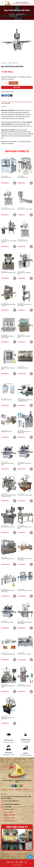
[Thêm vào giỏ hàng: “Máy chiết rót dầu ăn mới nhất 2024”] (14, 373)
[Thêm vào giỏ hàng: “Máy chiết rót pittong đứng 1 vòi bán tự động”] (31, 310)
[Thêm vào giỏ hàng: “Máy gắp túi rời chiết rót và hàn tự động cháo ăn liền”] (14, 500)
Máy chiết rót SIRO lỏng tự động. (25, 590)
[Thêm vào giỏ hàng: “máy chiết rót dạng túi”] (31, 183)
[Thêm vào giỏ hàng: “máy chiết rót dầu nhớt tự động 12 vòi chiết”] (14, 310)
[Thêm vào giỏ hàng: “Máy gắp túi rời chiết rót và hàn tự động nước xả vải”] (31, 405)
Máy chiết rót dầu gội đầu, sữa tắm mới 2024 (8, 591)
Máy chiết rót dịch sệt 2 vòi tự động (24, 527)
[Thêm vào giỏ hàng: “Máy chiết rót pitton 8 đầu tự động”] (31, 341)
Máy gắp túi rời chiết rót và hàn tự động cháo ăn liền (8, 496)
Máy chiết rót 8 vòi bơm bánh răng (24, 273)
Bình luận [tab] (4, 106)
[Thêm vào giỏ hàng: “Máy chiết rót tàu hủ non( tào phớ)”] (31, 469)
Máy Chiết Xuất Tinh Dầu (6, 399)
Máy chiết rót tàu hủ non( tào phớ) (24, 464)
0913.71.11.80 (9, 809)
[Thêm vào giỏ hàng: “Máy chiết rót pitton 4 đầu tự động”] (14, 469)
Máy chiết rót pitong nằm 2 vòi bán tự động (25, 559)
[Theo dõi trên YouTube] (21, 785)
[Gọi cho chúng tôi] (18, 785)
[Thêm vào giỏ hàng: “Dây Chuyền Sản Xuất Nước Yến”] (14, 659)
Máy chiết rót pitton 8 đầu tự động (24, 337)
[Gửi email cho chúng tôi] (11, 95)
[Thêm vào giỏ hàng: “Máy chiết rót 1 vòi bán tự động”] (31, 214)
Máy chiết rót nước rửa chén (24, 685)
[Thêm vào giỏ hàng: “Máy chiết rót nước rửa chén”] (31, 691)
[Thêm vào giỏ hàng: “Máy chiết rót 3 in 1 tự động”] (31, 659)
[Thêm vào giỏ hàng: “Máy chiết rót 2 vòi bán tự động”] (14, 278)
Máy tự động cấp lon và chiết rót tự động (8, 241)
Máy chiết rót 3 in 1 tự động (24, 654)
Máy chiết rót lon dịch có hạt (7, 209)
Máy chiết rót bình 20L (23, 368)
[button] (2, 3)
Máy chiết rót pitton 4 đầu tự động (7, 464)
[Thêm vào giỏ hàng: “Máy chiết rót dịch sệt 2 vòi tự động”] (31, 532)
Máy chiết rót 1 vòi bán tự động (25, 209)
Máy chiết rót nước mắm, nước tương (8, 686)
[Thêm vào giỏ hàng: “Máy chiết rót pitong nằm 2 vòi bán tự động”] (31, 564)
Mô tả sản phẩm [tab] (5, 103)
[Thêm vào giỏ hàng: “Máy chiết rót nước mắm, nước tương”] (14, 691)
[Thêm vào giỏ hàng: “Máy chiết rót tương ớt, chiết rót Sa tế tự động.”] (31, 627)
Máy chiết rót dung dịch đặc (7, 622)
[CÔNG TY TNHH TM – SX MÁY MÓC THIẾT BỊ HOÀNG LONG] (18, 3)
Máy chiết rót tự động (23, 240)
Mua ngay (17, 87)
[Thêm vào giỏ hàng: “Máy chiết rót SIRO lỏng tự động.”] (31, 596)
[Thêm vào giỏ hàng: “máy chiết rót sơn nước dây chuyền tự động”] (14, 341)
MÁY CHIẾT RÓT (20, 14)
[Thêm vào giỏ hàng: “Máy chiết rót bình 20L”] (31, 373)
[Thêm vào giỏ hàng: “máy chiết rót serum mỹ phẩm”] (14, 532)
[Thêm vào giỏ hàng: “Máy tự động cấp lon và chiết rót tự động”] (14, 246)
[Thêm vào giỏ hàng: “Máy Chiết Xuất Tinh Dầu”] (14, 405)
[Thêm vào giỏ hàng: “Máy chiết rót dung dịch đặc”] (14, 627)
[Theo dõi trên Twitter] (8, 95)
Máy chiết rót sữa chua (6, 431)
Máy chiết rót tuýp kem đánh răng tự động (24, 432)
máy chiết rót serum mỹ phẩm (7, 526)
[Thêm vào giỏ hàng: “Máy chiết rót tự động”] (31, 246)
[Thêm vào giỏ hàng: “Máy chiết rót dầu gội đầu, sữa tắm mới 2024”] (14, 596)
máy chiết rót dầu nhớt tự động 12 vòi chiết (8, 305)
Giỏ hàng (13, 83)
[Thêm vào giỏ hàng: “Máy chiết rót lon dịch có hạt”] (14, 214)
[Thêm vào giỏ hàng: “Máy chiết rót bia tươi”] (14, 183)
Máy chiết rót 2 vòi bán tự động (8, 272)
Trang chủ (11, 14)
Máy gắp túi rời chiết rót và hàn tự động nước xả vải (25, 400)
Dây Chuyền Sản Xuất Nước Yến (8, 654)
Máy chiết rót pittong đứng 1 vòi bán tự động (25, 305)
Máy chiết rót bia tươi (6, 177)
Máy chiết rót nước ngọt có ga (8, 558)
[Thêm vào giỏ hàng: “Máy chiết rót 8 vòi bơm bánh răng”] (31, 278)
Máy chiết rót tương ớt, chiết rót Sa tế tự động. (25, 623)
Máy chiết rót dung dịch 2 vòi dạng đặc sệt (7, 718)
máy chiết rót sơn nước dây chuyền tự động (7, 337)
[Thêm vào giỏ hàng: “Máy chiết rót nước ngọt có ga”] (14, 564)
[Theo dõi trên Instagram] (5, 95)
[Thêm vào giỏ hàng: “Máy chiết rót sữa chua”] (14, 437)
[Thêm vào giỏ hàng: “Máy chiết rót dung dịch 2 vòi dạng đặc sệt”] (14, 723)
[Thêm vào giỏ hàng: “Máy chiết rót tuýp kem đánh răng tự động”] (31, 437)
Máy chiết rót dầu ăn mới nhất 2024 (8, 368)
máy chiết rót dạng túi (23, 177)
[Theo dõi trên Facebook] (2, 95)
